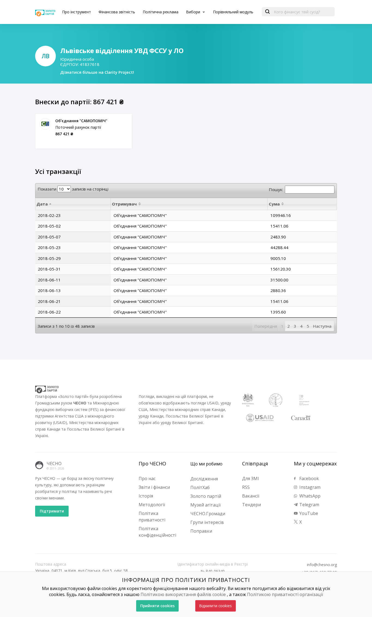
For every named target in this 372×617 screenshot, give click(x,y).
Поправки (201, 531)
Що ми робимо (206, 463)
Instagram (309, 487)
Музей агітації (205, 505)
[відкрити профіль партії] (45, 123)
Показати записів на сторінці (73, 189)
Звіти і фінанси (154, 487)
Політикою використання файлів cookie (183, 594)
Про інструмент (76, 11)
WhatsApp (309, 496)
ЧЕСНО (54, 463)
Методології (152, 505)
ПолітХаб (200, 487)
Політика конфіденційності (157, 532)
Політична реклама (160, 11)
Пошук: (276, 189)
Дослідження (204, 479)
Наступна (322, 326)
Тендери (251, 505)
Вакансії (250, 496)
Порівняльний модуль (233, 11)
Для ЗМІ (250, 478)
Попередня (265, 326)
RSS (246, 487)
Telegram (308, 505)
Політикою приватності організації (285, 594)
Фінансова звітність (117, 11)
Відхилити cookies (215, 605)
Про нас (147, 478)
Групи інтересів (207, 522)
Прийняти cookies (157, 605)
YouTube (308, 513)
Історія (146, 496)
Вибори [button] (193, 11)
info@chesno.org (322, 564)
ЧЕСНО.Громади (207, 514)
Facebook (308, 478)
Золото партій (205, 496)
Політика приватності (152, 516)
